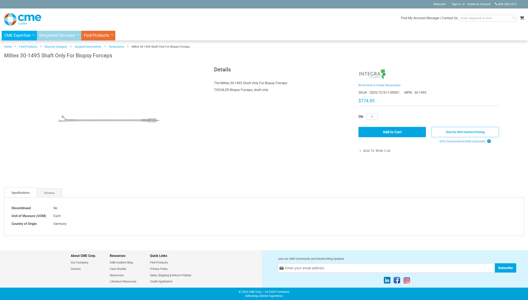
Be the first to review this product (379, 85)
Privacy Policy (159, 268)
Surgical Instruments (88, 46)
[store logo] (22, 19)
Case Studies (118, 268)
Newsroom (117, 275)
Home (8, 46)
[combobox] (488, 18)
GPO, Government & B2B (465, 141)
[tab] (20, 192)
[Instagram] (406, 281)
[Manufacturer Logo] (372, 80)
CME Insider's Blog (121, 262)
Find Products (28, 46)
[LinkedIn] (387, 281)
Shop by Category (56, 46)
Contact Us (450, 18)
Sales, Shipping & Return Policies (170, 275)
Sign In (456, 4)
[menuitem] (18, 35)
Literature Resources (123, 281)
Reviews (49, 193)
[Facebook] (397, 281)
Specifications (20, 192)
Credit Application (161, 281)
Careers (76, 268)
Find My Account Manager (420, 18)
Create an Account (479, 4)
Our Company (79, 262)
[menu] (264, 35)
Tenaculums (116, 46)
